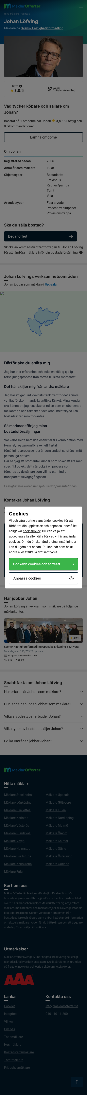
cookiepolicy (31, 531)
